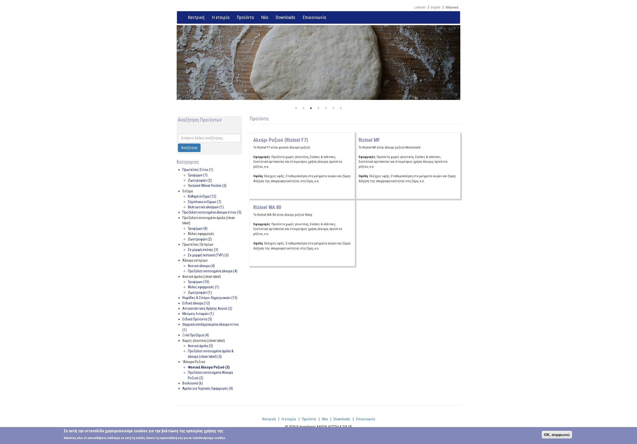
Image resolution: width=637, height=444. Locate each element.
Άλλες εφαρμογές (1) (203, 287)
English (435, 7)
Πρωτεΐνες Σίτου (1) (197, 169)
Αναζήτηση (189, 148)
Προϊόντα (245, 17)
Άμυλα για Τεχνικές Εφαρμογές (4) (207, 388)
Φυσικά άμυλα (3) (200, 346)
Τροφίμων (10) (198, 282)
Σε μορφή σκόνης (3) (203, 249)
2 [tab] (303, 108)
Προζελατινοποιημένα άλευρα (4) (212, 271)
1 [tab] (296, 108)
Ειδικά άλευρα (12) (196, 303)
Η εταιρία (220, 17)
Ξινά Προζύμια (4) (195, 335)
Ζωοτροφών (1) (200, 292)
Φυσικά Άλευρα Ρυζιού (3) (209, 367)
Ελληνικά (451, 7)
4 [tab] (318, 108)
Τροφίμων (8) (198, 228)
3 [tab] (311, 108)
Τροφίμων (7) (198, 175)
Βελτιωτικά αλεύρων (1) (206, 207)
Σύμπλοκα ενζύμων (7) (204, 202)
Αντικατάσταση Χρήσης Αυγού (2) (207, 308)
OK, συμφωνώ (557, 435)
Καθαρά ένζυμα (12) (202, 196)
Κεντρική (196, 17)
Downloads (285, 17)
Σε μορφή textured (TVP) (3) (208, 255)
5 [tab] (325, 108)
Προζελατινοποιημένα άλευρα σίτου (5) (211, 212)
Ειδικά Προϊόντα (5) (197, 319)
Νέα (264, 17)
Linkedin (420, 7)
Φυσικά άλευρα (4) (201, 266)
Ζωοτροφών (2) (200, 180)
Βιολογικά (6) (192, 383)
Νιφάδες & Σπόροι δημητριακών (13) (209, 298)
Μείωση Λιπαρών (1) (198, 313)
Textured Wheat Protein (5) (207, 185)
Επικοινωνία (314, 17)
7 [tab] (340, 108)
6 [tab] (333, 108)
